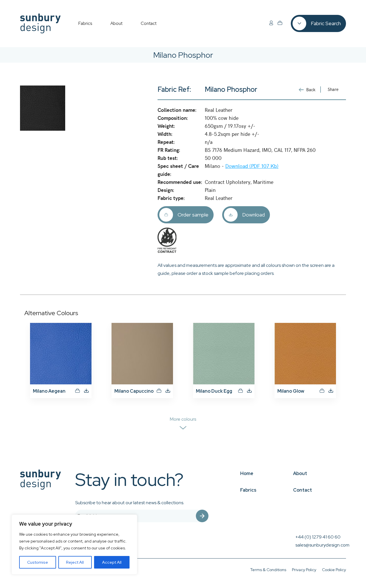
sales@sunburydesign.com (322, 545)
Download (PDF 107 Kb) (252, 165)
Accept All (112, 562)
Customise (37, 562)
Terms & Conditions (268, 569)
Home (246, 473)
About (300, 473)
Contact (302, 490)
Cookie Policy (334, 569)
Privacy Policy (304, 569)
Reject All (75, 562)
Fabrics (248, 490)
